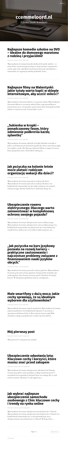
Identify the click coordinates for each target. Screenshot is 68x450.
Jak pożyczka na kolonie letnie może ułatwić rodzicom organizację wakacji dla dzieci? (30, 170)
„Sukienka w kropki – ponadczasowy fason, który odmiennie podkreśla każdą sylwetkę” (28, 130)
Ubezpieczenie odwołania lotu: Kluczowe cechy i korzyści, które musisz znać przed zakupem (31, 359)
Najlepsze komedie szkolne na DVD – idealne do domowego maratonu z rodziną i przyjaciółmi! (33, 53)
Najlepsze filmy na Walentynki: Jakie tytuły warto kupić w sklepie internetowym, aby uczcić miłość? (33, 91)
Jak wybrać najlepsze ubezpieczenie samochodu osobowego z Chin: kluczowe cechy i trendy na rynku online (33, 398)
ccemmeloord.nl (34, 17)
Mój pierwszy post (21, 332)
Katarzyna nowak (12, 60)
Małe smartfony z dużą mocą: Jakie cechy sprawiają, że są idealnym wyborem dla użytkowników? (33, 297)
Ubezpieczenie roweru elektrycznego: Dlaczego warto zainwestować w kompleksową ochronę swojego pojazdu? (30, 209)
